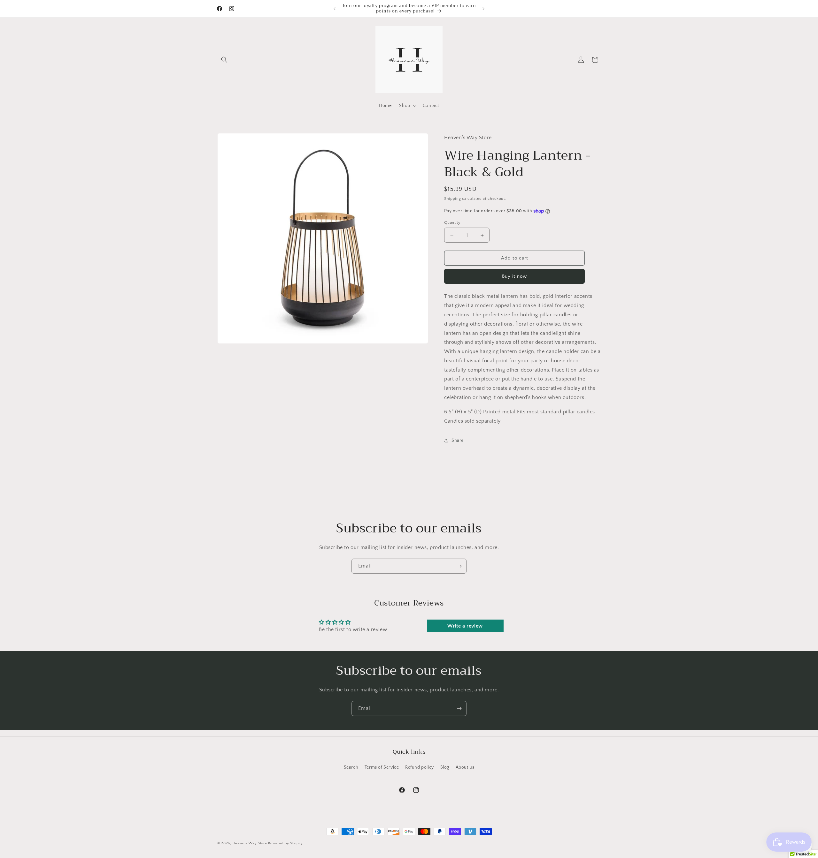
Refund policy (419, 767)
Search (351, 767)
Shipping (452, 199)
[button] (224, 60)
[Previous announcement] (335, 9)
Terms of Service (382, 767)
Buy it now (514, 276)
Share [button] (457, 440)
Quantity (452, 222)
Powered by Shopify (285, 843)
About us (465, 767)
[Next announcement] (483, 9)
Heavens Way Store (250, 843)
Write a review (464, 626)
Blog (444, 767)
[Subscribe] (459, 566)
